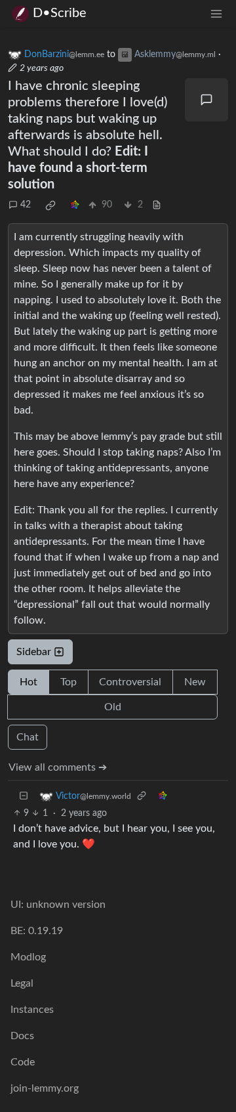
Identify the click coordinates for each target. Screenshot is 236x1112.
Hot (28, 682)
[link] (50, 205)
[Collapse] (23, 796)
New (195, 682)
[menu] (216, 13)
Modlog (28, 957)
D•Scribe (60, 13)
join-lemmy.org (44, 1088)
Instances (32, 1009)
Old (112, 707)
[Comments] (206, 99)
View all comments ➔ (58, 767)
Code (22, 1062)
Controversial (130, 682)
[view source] (156, 205)
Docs (22, 1036)
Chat (27, 737)
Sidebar (33, 652)
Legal (21, 983)
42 (25, 204)
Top (68, 682)
